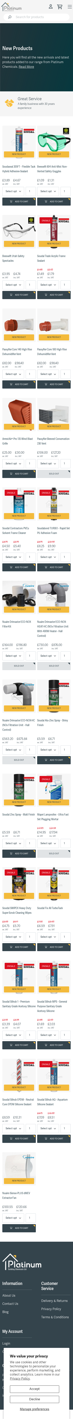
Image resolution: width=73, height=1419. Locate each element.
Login (6, 1344)
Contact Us (10, 1304)
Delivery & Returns (54, 1301)
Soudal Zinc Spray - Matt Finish (18, 814)
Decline (34, 1399)
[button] (51, 6)
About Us (8, 1296)
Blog (5, 1312)
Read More (26, 67)
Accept (34, 1389)
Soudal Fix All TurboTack (50, 908)
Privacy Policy (51, 1309)
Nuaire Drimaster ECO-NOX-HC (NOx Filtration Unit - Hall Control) (18, 725)
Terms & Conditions (55, 1317)
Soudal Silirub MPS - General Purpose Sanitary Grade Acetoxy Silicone (52, 1006)
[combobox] (41, 17)
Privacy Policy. (20, 1379)
